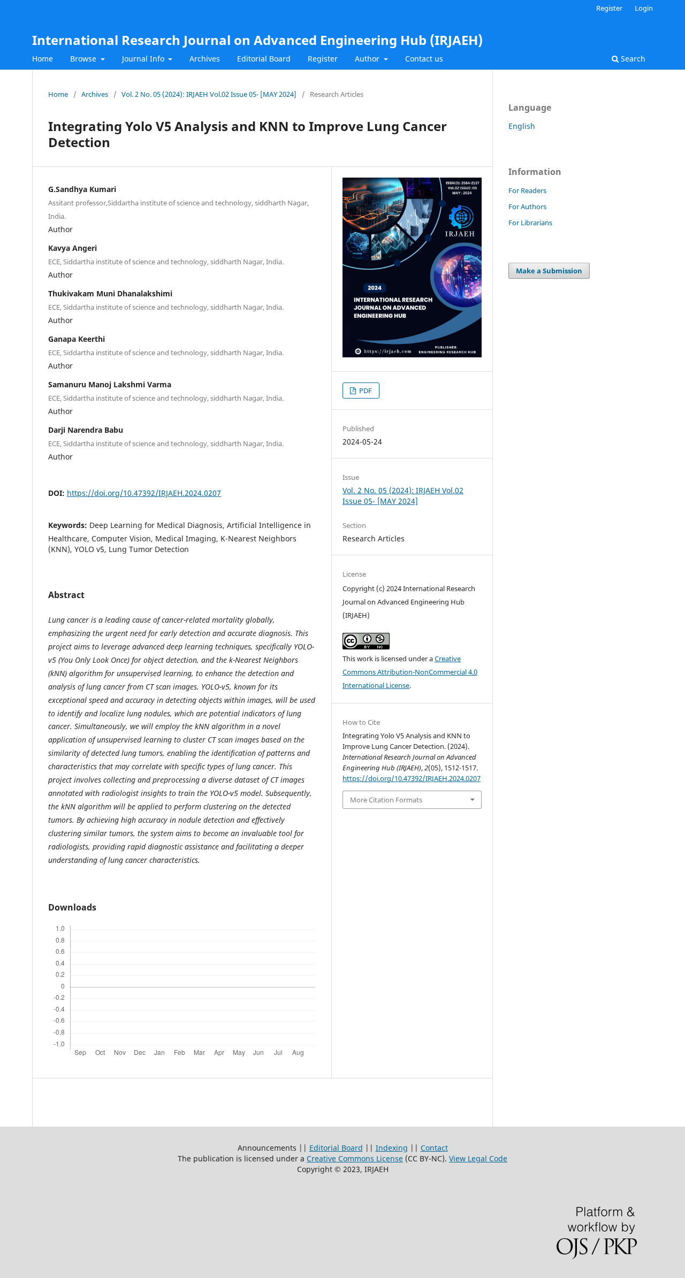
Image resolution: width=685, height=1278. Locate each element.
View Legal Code (478, 1158)
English (521, 126)
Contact (434, 1148)
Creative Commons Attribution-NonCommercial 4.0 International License (409, 672)
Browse (84, 58)
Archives (204, 58)
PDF (364, 390)
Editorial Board (264, 58)
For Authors (527, 206)
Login (644, 8)
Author (368, 58)
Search (632, 58)
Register (323, 58)
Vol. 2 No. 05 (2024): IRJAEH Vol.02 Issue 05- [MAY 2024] (208, 94)
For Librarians (530, 222)
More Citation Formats (386, 800)
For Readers (527, 190)
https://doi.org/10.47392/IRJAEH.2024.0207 (144, 493)
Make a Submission (549, 271)
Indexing (392, 1148)
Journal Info (144, 58)
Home (42, 58)
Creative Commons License (355, 1158)
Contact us (424, 58)
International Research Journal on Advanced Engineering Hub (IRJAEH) (257, 40)
